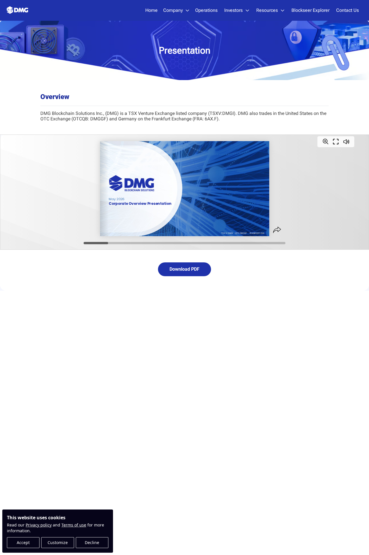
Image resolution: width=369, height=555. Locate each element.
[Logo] (18, 10)
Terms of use (73, 525)
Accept (23, 542)
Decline (92, 542)
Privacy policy (39, 525)
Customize (58, 542)
